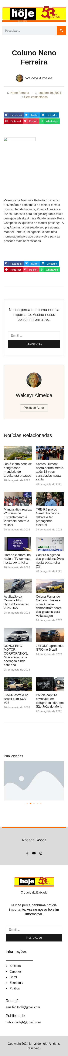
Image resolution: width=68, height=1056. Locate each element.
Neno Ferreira (19, 92)
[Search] (61, 30)
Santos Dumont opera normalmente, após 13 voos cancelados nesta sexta (50, 471)
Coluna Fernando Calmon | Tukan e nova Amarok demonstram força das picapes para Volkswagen (49, 606)
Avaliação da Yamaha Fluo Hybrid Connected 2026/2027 (16, 602)
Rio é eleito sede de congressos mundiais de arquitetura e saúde (18, 469)
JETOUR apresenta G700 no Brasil (49, 647)
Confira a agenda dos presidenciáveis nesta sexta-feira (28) (50, 560)
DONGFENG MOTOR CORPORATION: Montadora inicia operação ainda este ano (16, 655)
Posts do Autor (34, 407)
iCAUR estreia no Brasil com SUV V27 (16, 699)
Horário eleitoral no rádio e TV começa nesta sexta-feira (17, 558)
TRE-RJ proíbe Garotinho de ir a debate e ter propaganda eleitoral (48, 517)
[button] (14, 115)
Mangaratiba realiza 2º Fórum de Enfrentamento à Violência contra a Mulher (18, 517)
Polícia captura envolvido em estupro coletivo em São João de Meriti (50, 700)
